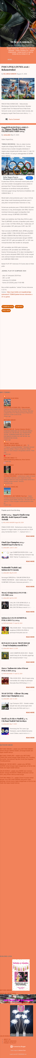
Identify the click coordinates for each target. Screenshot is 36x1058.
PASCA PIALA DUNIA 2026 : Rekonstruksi (17, 407)
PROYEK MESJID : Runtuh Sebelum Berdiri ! (17, 429)
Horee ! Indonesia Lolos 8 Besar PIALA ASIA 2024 (15, 669)
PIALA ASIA (6, 310)
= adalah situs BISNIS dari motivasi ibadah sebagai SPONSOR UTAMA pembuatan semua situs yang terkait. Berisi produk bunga (16, 772)
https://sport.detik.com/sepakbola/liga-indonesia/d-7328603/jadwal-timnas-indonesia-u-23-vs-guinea (17, 294)
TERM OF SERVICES (10, 1041)
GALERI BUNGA (9, 465)
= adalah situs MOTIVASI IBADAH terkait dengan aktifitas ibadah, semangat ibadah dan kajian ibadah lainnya (16, 750)
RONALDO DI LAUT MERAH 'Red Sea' (15, 496)
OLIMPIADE (19, 307)
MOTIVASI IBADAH (10, 420)
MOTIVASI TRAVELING (11, 487)
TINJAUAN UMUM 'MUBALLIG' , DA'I (15, 445)
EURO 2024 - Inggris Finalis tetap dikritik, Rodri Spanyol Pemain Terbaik (16, 517)
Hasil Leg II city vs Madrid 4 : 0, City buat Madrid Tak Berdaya (15, 719)
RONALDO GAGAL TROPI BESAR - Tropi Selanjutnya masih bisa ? (16, 644)
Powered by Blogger (19, 1046)
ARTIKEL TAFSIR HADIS (11, 443)
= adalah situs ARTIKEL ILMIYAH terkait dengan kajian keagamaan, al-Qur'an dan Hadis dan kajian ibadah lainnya (17, 766)
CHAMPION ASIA (7, 307)
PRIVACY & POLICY (10, 1043)
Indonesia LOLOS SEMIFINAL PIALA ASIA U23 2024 (14, 619)
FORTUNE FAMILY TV (10, 458)
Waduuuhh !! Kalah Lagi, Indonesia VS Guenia (12, 568)
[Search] (33, 4)
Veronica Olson (22, 1050)
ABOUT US (7, 1039)
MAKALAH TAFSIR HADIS (8, 764)
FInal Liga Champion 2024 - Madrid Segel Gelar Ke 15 (13, 543)
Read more (30, 536)
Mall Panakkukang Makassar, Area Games (17, 459)
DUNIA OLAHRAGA (21, 42)
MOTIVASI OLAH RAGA (11, 398)
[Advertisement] (18, 20)
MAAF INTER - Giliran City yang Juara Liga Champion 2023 (15, 694)
